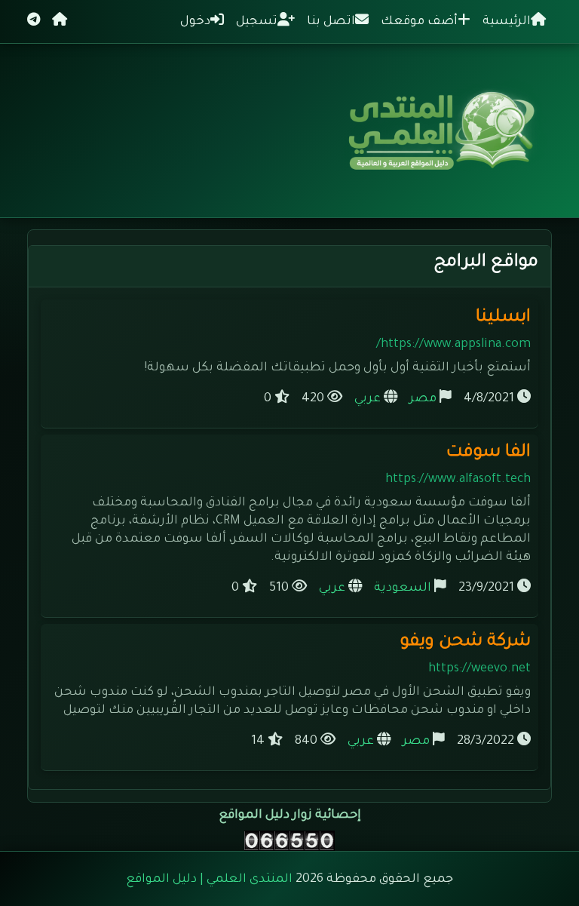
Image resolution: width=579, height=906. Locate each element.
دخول (195, 22)
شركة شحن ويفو (465, 642)
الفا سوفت (488, 453)
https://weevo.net (479, 669)
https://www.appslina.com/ (453, 345)
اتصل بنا (331, 22)
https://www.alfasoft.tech (458, 480)
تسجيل (256, 22)
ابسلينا (503, 318)
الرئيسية (506, 22)
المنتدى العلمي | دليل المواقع (209, 879)
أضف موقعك (419, 22)
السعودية (402, 588)
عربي (367, 399)
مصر (423, 399)
